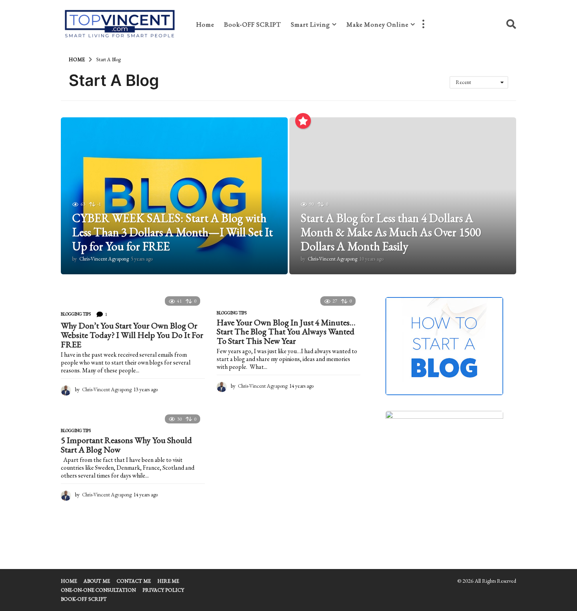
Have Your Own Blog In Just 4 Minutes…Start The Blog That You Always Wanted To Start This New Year (286, 332)
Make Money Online (378, 24)
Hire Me (168, 581)
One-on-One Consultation (98, 590)
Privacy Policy (163, 590)
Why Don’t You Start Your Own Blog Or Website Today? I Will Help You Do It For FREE (132, 335)
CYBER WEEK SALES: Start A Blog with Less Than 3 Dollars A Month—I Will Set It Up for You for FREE (172, 232)
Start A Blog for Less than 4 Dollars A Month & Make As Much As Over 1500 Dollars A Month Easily (391, 232)
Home (205, 24)
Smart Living (310, 24)
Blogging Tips (76, 314)
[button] (423, 24)
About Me (97, 581)
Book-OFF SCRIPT (252, 24)
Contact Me (134, 581)
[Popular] (303, 121)
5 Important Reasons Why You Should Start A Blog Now (126, 444)
